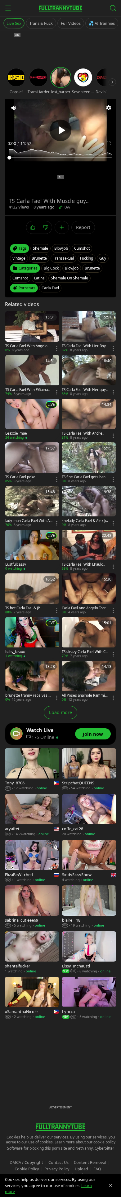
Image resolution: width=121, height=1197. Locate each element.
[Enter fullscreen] (109, 143)
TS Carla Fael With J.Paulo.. (83, 564)
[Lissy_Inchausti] (89, 952)
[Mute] (13, 108)
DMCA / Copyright (26, 1162)
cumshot (82, 248)
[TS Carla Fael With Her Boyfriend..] (89, 332)
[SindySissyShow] (89, 861)
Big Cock (51, 268)
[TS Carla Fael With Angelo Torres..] (32, 332)
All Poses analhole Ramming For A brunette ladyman (84, 695)
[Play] (60, 130)
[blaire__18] (89, 906)
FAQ (97, 1169)
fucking (86, 258)
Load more (60, 712)
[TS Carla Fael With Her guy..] (89, 375)
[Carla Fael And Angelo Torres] (89, 594)
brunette (39, 258)
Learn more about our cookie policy (85, 1142)
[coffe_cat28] (89, 815)
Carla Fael (50, 288)
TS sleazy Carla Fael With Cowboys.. (85, 652)
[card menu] (56, 348)
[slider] (60, 157)
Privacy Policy (56, 1169)
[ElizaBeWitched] (32, 861)
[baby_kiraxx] (32, 637)
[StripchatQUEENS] (89, 769)
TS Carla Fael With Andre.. (83, 433)
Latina (39, 278)
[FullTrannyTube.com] (60, 8)
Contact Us (58, 1162)
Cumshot (20, 278)
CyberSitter (104, 1148)
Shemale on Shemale (69, 278)
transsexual (63, 258)
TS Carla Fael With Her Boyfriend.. (85, 346)
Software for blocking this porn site (37, 1148)
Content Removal (90, 1162)
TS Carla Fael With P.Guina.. (27, 390)
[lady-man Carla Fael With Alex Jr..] (32, 506)
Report (83, 227)
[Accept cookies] (110, 1185)
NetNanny (84, 1148)
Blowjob (71, 268)
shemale (40, 248)
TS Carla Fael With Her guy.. (85, 390)
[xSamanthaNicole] (32, 998)
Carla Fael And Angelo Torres (85, 608)
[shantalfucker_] (32, 952)
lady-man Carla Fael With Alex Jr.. (28, 521)
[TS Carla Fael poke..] (32, 463)
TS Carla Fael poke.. (21, 477)
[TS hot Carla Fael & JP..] (32, 594)
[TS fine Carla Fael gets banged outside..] (89, 463)
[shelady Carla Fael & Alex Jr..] (89, 506)
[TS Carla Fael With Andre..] (89, 419)
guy (102, 258)
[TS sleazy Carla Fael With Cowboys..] (89, 637)
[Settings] (109, 108)
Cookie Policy (27, 1169)
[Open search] (113, 8)
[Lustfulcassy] (32, 550)
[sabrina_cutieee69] (32, 906)
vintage (18, 258)
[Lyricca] (89, 998)
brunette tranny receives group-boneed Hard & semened (28, 695)
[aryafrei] (32, 815)
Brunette (92, 268)
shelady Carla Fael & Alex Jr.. (85, 521)
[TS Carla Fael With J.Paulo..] (89, 550)
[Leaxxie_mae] (32, 419)
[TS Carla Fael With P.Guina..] (32, 375)
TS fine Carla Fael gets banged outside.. (85, 477)
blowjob (61, 248)
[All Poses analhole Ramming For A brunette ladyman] (89, 681)
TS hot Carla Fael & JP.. (23, 608)
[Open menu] (8, 8)
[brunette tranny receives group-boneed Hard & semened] (32, 681)
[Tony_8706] (32, 769)
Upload (81, 1169)
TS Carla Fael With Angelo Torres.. (28, 346)
